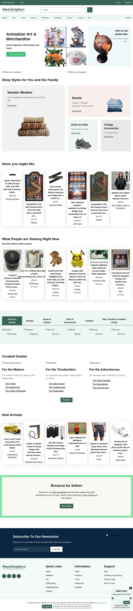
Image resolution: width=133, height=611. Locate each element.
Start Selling (66, 506)
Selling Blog (51, 583)
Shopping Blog (52, 587)
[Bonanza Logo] (13, 9)
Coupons (81, 18)
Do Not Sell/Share (82, 606)
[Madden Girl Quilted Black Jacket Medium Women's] (120, 198)
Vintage (55, 292)
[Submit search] (89, 9)
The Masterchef (12, 387)
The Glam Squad (57, 383)
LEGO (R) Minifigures (77, 453)
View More (66, 400)
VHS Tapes (77, 224)
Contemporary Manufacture (12, 456)
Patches (34, 222)
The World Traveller (101, 380)
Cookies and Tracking (113, 575)
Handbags (58, 18)
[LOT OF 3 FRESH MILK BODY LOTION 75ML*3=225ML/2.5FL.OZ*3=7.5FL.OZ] (34, 274)
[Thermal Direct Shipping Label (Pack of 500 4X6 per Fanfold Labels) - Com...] (120, 442)
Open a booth (88, 495)
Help (22, 2)
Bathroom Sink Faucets (34, 462)
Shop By (128, 18)
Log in (118, 2)
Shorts (99, 459)
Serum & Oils (12, 294)
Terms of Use (109, 583)
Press (77, 579)
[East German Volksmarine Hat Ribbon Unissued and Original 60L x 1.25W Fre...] (56, 198)
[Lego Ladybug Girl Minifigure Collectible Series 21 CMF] (77, 442)
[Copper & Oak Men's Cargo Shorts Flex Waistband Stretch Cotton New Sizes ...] (99, 442)
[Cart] (128, 9)
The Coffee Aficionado (15, 391)
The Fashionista (56, 391)
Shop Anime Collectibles (17, 54)
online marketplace (59, 492)
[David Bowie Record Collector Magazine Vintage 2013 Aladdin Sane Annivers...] (120, 274)
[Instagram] (19, 576)
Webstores (79, 583)
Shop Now (11, 106)
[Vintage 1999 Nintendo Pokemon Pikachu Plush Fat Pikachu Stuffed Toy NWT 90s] (77, 274)
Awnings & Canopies (55, 458)
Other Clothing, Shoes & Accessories (121, 206)
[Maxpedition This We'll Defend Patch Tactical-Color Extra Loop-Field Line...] (99, 198)
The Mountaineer (100, 384)
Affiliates (49, 575)
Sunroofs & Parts (99, 281)
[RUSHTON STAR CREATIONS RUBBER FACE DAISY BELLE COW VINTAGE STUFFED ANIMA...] (56, 274)
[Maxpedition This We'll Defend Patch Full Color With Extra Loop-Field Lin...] (34, 198)
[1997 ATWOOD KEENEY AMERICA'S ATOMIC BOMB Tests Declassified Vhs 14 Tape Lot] (77, 198)
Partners (78, 575)
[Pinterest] (14, 576)
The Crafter (10, 383)
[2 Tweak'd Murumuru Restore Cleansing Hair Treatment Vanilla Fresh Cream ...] (12, 274)
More (89, 18)
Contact (49, 591)
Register (128, 2)
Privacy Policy (110, 579)
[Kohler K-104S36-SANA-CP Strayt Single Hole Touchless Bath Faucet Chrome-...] (34, 442)
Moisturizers (34, 283)
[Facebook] (4, 576)
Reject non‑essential (63, 606)
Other (121, 291)
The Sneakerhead (57, 387)
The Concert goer (100, 388)
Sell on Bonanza (8, 2)
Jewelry (69, 18)
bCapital (78, 587)
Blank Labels (120, 460)
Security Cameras (12, 199)
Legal (77, 571)
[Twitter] (9, 576)
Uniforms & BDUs (55, 205)
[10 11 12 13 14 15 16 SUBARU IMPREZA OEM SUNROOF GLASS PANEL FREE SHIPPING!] (99, 274)
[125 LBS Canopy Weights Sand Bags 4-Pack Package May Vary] (56, 442)
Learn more (101, 603)
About (48, 571)
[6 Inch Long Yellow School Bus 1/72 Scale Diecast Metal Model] (12, 442)
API (47, 579)
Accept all (47, 606)
